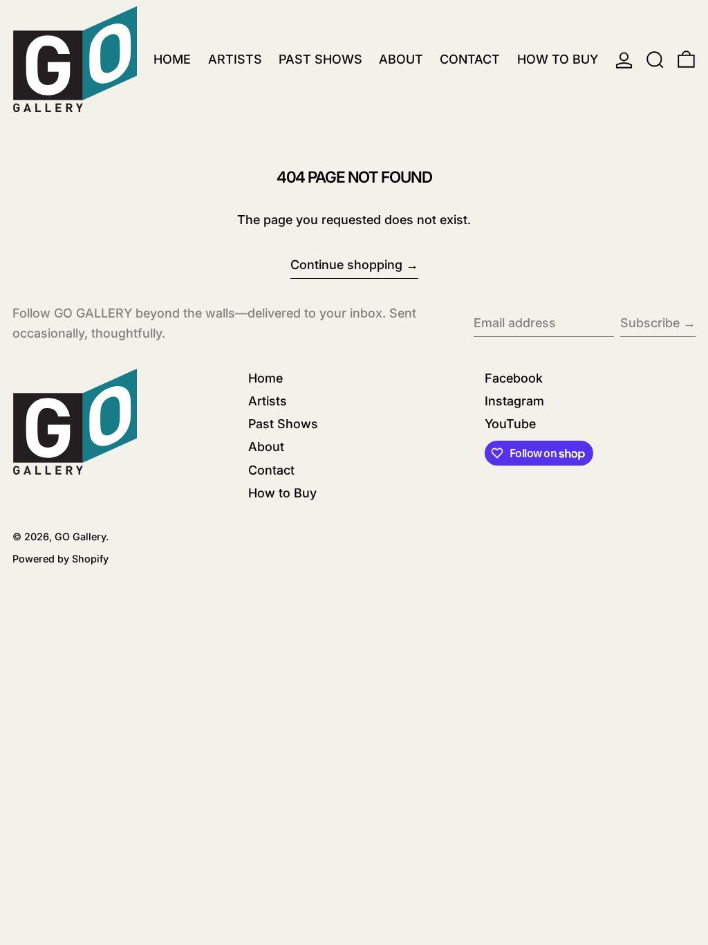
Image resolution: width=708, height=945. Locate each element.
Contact (271, 470)
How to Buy (282, 493)
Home (265, 378)
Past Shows (283, 423)
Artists (267, 401)
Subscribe (650, 322)
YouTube (510, 423)
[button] (655, 60)
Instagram (514, 401)
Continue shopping (346, 264)
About (266, 446)
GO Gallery (80, 536)
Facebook (514, 378)
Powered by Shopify (60, 559)
